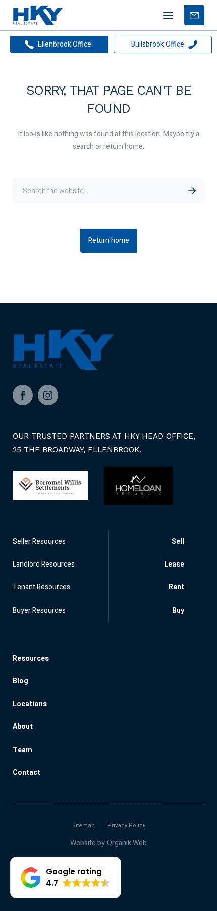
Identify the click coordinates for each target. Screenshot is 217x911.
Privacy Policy (126, 825)
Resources (31, 658)
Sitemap (83, 825)
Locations (30, 704)
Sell (178, 541)
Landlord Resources (44, 564)
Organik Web (127, 843)
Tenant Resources (41, 587)
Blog (20, 681)
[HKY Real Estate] (37, 15)
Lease (174, 564)
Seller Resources (39, 541)
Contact (26, 772)
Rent (176, 587)
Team (22, 750)
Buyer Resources (39, 610)
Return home (108, 240)
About (23, 726)
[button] (65, 877)
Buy (178, 610)
